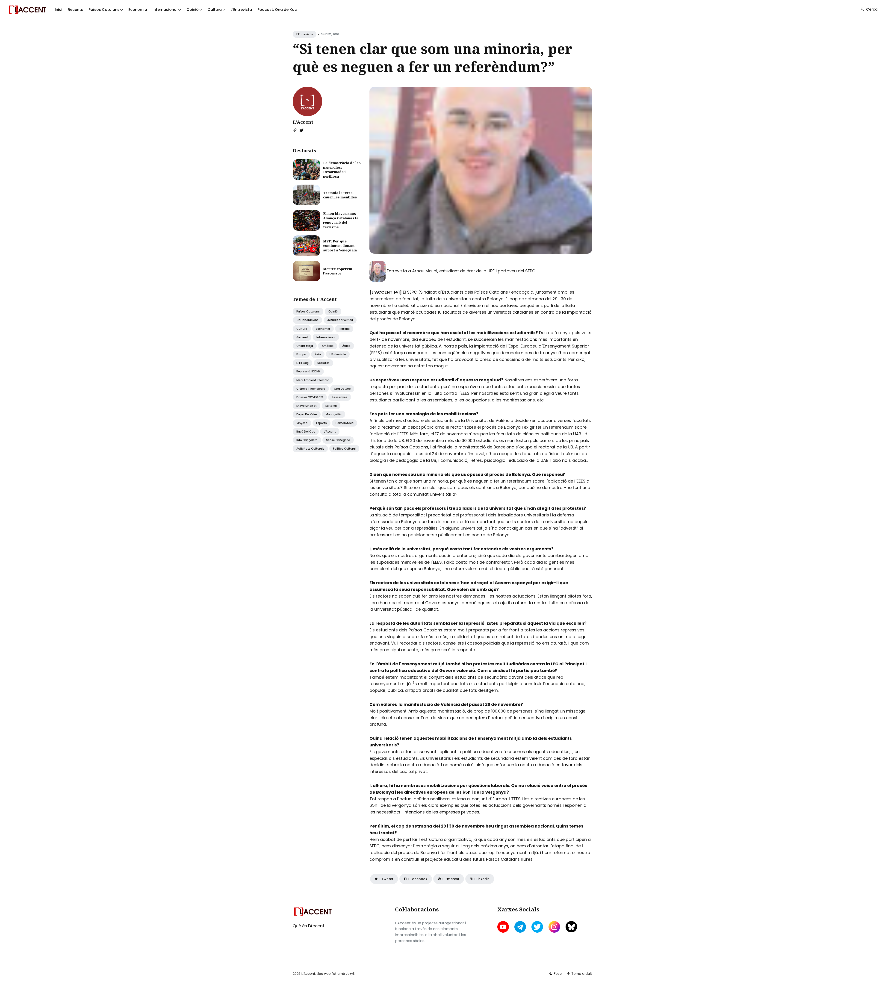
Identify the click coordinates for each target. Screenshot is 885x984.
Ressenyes (339, 397)
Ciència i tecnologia (310, 389)
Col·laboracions (307, 320)
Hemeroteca (345, 423)
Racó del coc (305, 431)
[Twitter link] (301, 130)
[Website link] (294, 130)
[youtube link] (503, 927)
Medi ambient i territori (312, 380)
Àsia (318, 354)
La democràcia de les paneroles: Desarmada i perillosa (342, 169)
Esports (321, 423)
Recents (75, 9)
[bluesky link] (571, 926)
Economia (137, 9)
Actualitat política (340, 320)
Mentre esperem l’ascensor (337, 271)
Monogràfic (334, 414)
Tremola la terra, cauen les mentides (340, 195)
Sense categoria (338, 440)
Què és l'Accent (308, 926)
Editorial (331, 406)
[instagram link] (554, 927)
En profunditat (306, 406)
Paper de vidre (306, 414)
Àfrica (346, 346)
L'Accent (303, 122)
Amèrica (327, 346)
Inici (58, 9)
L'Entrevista (241, 9)
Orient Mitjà (304, 346)
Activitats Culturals (310, 449)
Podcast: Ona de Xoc (277, 9)
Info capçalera (306, 440)
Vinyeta (301, 423)
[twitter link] (537, 927)
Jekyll (350, 973)
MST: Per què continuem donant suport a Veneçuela (340, 245)
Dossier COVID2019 (309, 397)
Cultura (301, 329)
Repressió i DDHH (308, 371)
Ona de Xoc (342, 389)
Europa (301, 354)
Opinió (333, 311)
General (302, 337)
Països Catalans (308, 311)
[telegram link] (520, 927)
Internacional (325, 337)
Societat (323, 363)
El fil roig (302, 363)
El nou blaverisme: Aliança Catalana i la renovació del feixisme (340, 220)
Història (344, 329)
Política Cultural (344, 449)
